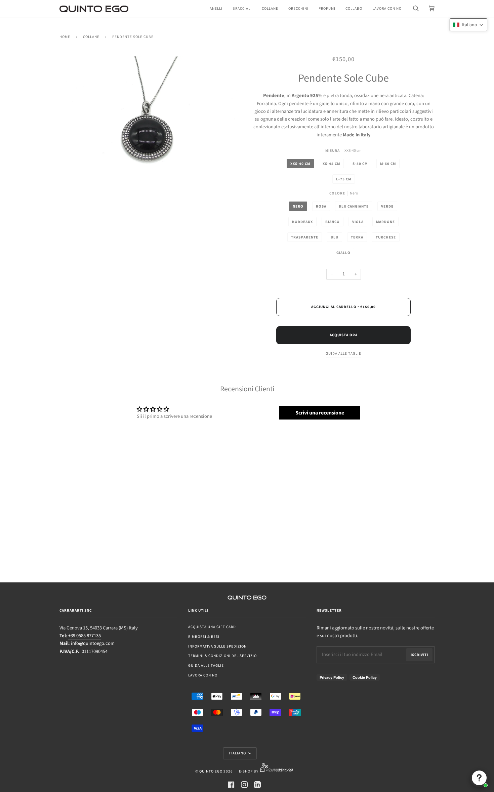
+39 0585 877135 (84, 635)
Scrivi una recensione (319, 412)
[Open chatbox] (479, 777)
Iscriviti (419, 654)
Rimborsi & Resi (203, 636)
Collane (91, 36)
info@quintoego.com (93, 643)
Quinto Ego (210, 771)
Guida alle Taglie (206, 665)
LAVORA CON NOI (203, 675)
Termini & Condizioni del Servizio (222, 655)
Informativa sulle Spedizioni (218, 646)
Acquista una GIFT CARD (212, 626)
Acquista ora (344, 335)
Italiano (238, 753)
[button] (468, 25)
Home (64, 36)
